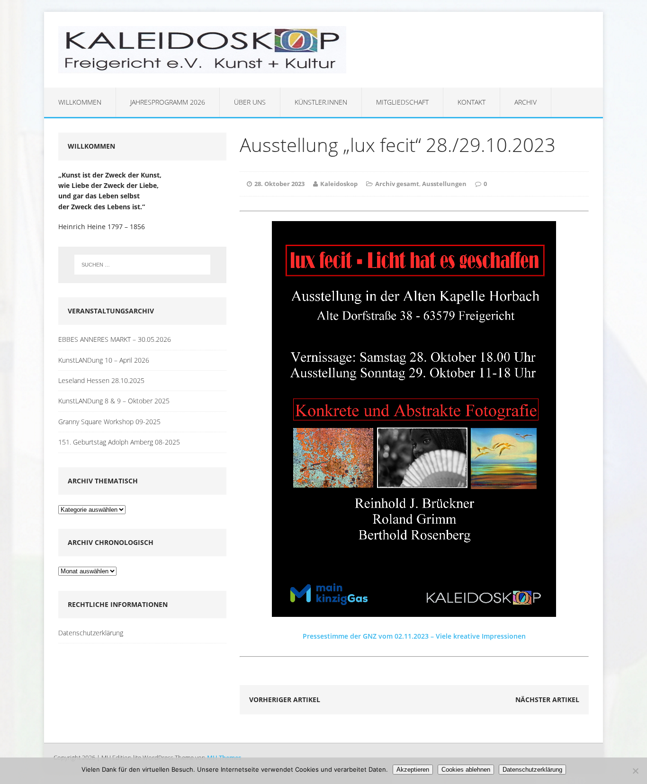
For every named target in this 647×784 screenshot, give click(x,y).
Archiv (525, 102)
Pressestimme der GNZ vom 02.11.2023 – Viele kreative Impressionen (414, 636)
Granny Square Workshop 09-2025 (109, 421)
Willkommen (79, 102)
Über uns (250, 102)
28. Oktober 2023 (279, 183)
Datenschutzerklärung (90, 632)
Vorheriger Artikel (284, 699)
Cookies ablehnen (465, 769)
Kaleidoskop (339, 183)
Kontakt (471, 102)
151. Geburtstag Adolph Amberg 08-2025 (119, 441)
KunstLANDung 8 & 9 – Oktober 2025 (114, 400)
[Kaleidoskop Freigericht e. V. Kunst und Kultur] (323, 50)
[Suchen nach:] (142, 265)
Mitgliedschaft (402, 102)
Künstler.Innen (321, 102)
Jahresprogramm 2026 (167, 102)
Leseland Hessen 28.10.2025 (101, 380)
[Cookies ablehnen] (635, 770)
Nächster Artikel (547, 699)
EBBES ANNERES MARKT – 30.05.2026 (114, 339)
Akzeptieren (412, 769)
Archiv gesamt (397, 183)
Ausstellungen (444, 183)
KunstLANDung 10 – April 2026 (103, 360)
